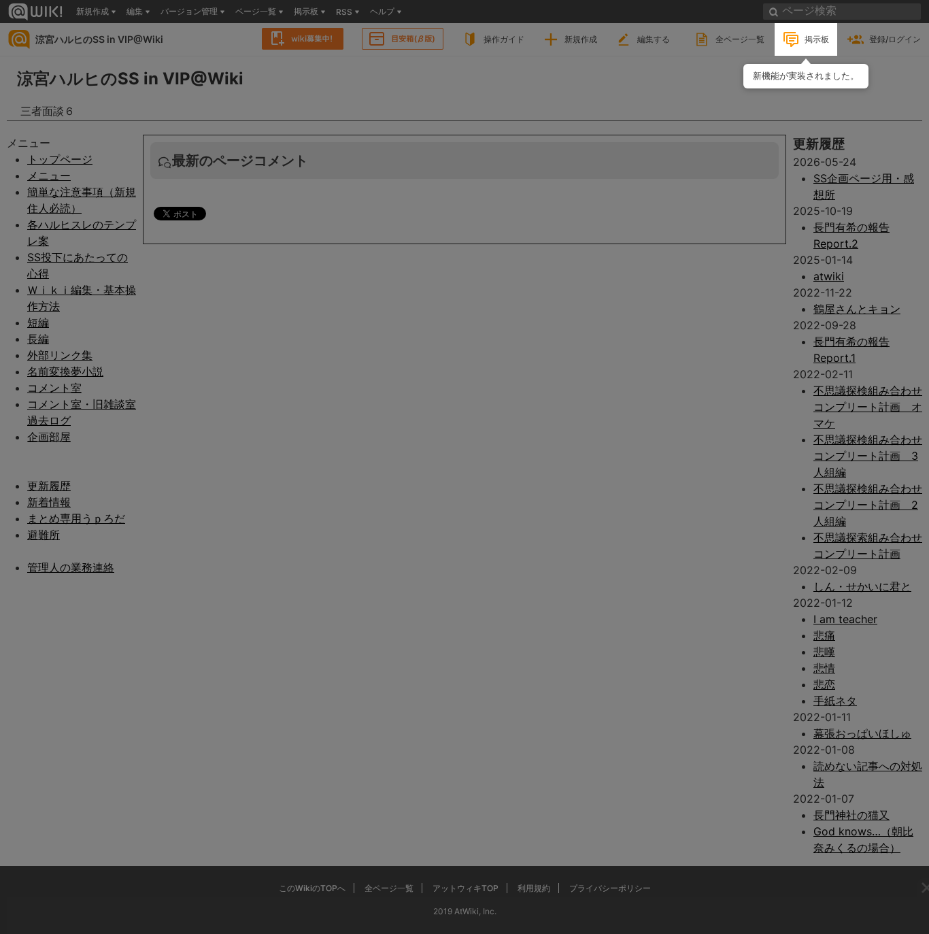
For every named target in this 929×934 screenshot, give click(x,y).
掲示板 (817, 39)
